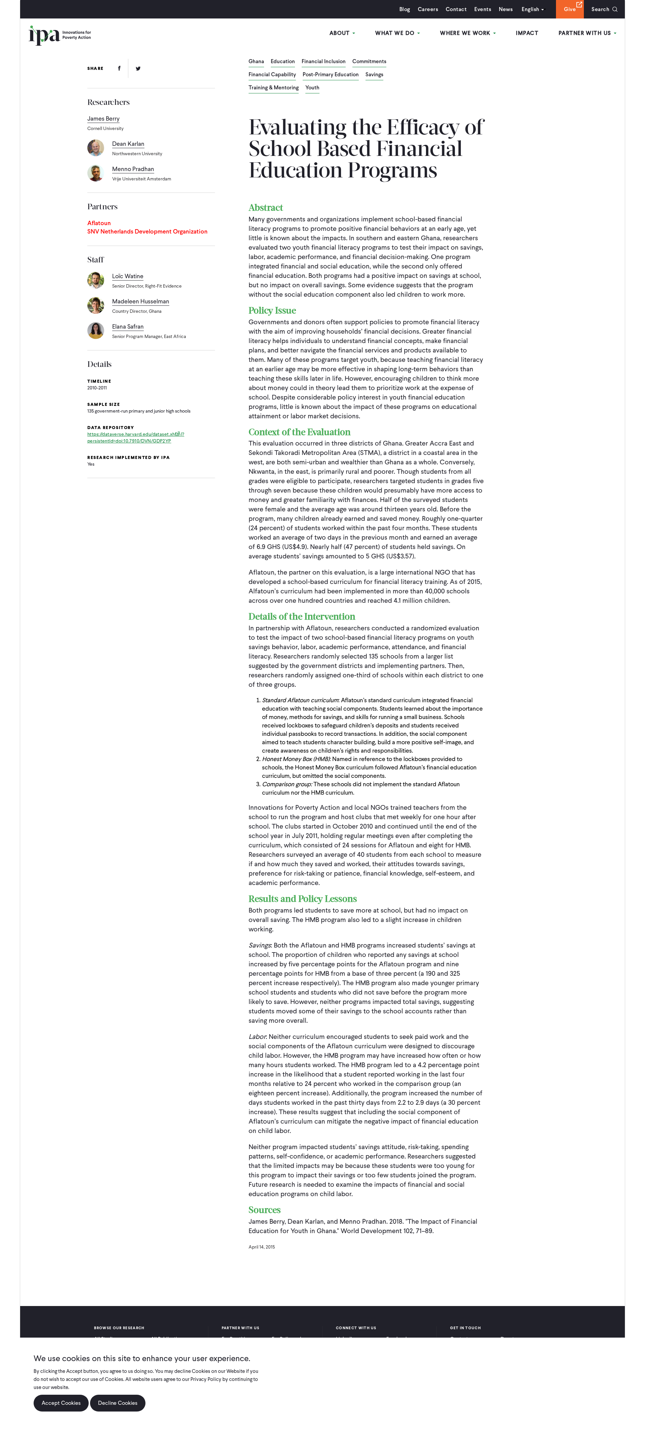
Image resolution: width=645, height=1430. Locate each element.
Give (570, 9)
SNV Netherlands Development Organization (147, 231)
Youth (312, 88)
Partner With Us (586, 33)
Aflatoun (99, 223)
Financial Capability (272, 75)
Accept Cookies (61, 1402)
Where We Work (466, 33)
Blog (404, 9)
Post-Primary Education (331, 75)
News (506, 9)
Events (482, 9)
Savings (374, 75)
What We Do (396, 33)
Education (283, 62)
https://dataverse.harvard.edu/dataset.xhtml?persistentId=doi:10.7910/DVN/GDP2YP (135, 437)
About (341, 33)
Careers (428, 9)
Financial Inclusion (324, 62)
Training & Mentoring (274, 88)
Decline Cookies (117, 1402)
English (530, 9)
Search (600, 9)
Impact (527, 33)
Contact (456, 9)
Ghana (256, 62)
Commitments (369, 62)
